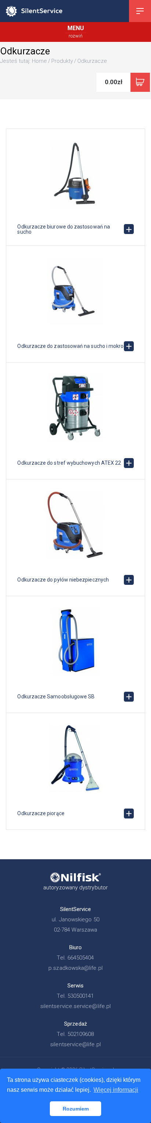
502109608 (80, 1034)
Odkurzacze (92, 61)
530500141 (80, 996)
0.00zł (113, 82)
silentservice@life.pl (75, 1044)
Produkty (62, 61)
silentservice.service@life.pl (75, 1006)
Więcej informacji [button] (115, 1090)
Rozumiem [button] (76, 1109)
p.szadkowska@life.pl (75, 968)
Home (39, 61)
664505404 (80, 957)
